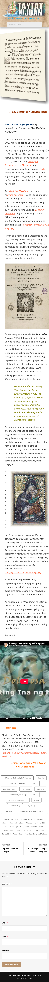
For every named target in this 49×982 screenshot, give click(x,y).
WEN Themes (27, 978)
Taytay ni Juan (32, 806)
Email (5, 937)
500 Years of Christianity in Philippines (17, 778)
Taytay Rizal (8, 811)
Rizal (35, 795)
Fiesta (35, 783)
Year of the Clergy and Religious (36, 834)
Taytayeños (17, 834)
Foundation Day (9, 789)
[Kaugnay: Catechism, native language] (23, 572)
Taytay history (15, 806)
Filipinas (29, 823)
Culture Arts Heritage (17, 783)
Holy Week (26, 789)
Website (5, 951)
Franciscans (9, 826)
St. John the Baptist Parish (17, 800)
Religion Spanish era (23, 830)
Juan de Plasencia (30, 826)
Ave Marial (41, 819)
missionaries (9, 830)
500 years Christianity (11, 819)
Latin (41, 826)
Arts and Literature (28, 819)
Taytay (42, 169)
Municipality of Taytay (18, 795)
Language (40, 789)
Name (5, 923)
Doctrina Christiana (17, 823)
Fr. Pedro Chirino (41, 823)
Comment (7, 884)
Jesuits (18, 826)
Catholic (41, 778)
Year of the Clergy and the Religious (32, 811)
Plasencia (15, 194)
